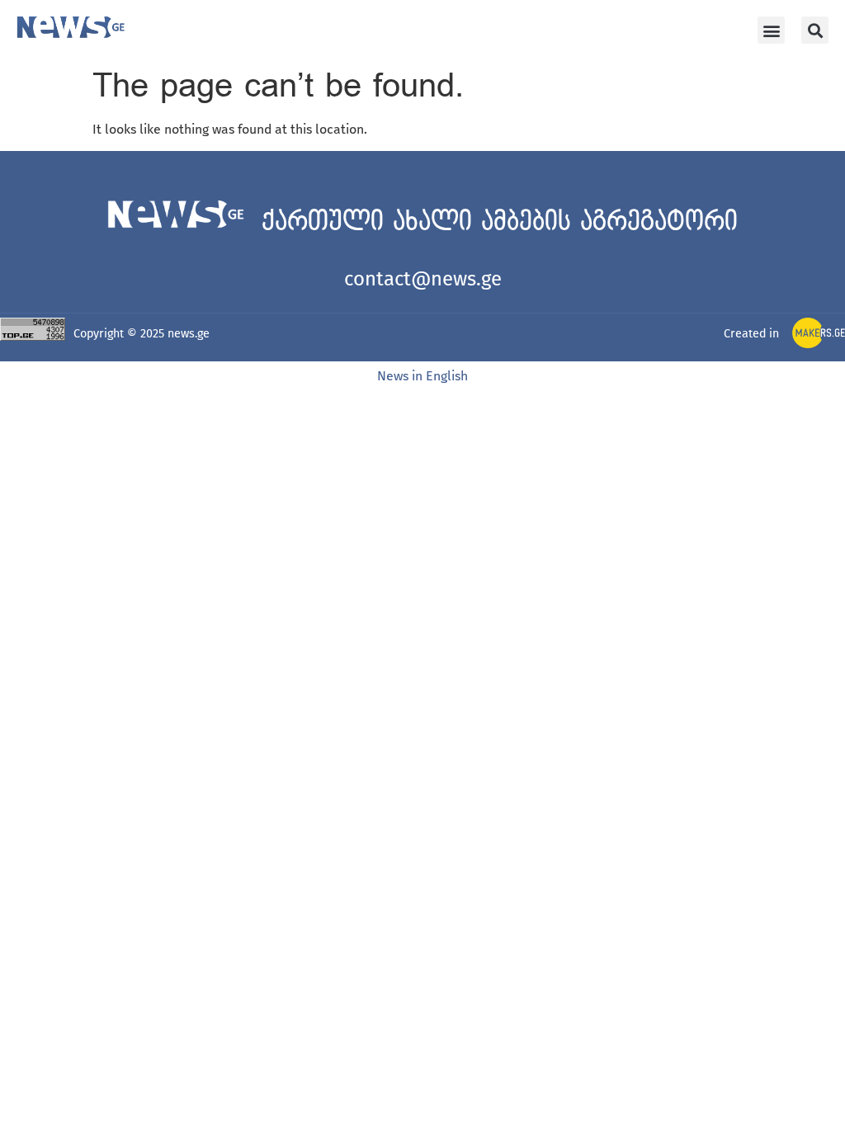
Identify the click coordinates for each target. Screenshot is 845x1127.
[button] (771, 30)
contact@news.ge (423, 278)
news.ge (189, 334)
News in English (422, 376)
